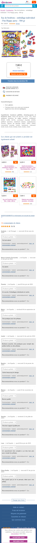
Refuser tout (18, 541)
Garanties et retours (18, 517)
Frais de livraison (18, 510)
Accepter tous (18, 537)
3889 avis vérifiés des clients (25, 528)
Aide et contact (18, 507)
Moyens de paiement (18, 513)
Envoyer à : (28, 2)
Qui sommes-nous (18, 520)
